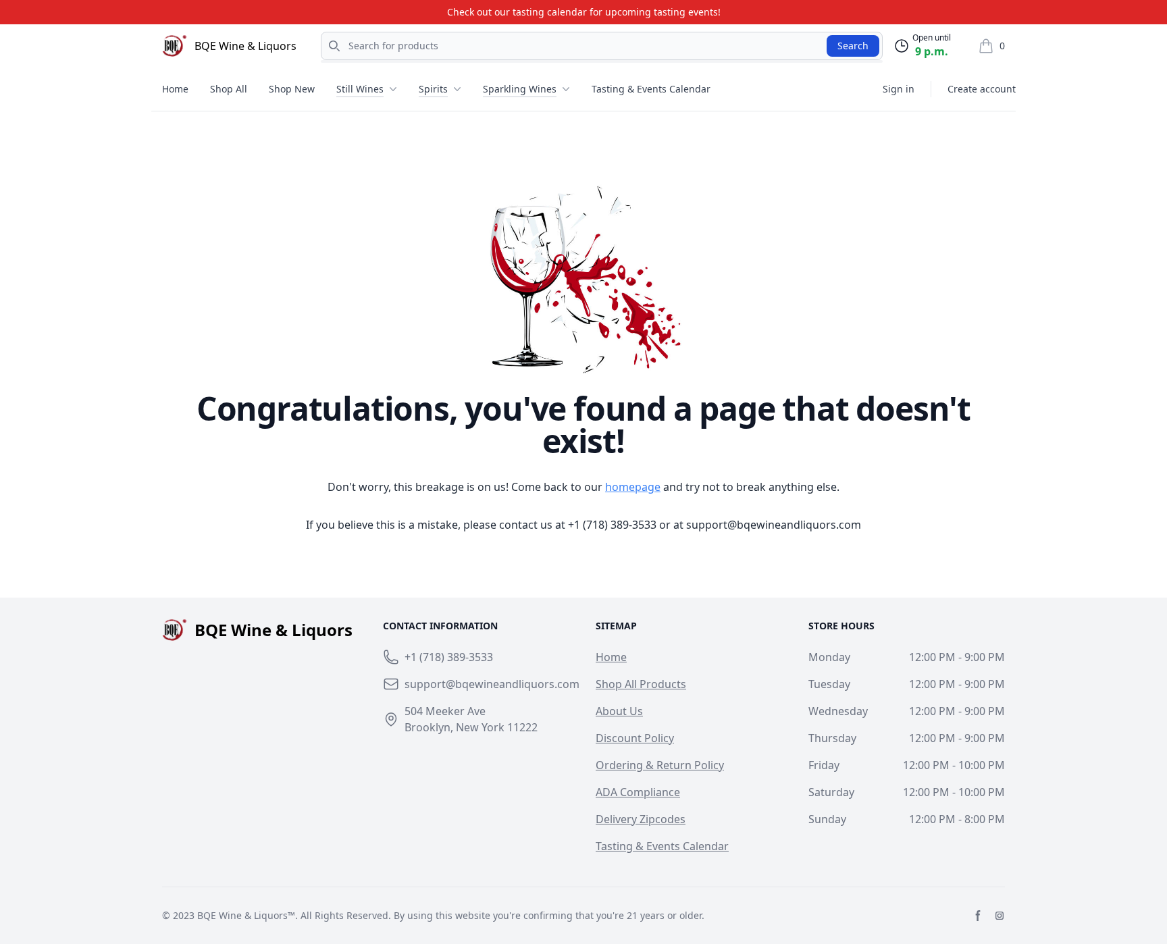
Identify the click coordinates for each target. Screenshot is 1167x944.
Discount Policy (635, 738)
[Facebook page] (977, 915)
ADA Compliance (638, 792)
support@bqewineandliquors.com (773, 524)
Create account (982, 88)
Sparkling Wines (519, 88)
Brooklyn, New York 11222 (471, 727)
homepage (632, 486)
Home (175, 88)
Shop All (228, 88)
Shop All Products (641, 684)
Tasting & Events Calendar (651, 88)
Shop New (292, 88)
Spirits (433, 88)
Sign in (898, 88)
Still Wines (360, 88)
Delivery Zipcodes (640, 819)
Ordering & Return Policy (660, 765)
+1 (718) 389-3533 (612, 524)
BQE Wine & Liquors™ (246, 915)
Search (852, 45)
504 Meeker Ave (445, 711)
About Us (619, 711)
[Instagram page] (999, 915)
